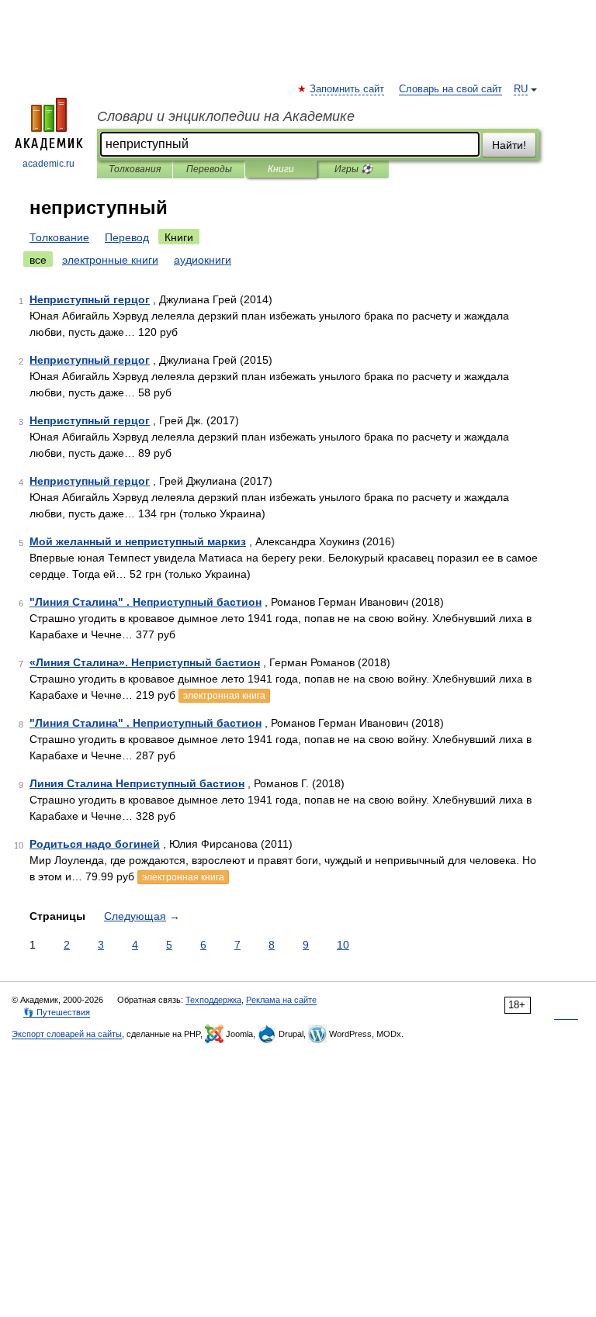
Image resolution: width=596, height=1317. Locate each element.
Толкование (59, 237)
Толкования (135, 169)
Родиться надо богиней (94, 844)
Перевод (127, 237)
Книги (281, 169)
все (38, 260)
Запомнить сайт (347, 89)
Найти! (509, 145)
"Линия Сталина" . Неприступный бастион (145, 602)
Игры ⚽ (353, 169)
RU (521, 89)
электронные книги (110, 260)
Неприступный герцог (89, 299)
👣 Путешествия (56, 1012)
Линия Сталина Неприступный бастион (136, 783)
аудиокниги (202, 260)
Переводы (209, 169)
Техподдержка (213, 999)
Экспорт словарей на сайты (67, 1034)
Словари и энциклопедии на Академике (226, 116)
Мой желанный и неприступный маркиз (137, 541)
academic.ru (48, 163)
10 (343, 944)
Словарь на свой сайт (450, 89)
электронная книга (224, 695)
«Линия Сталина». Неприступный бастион (144, 662)
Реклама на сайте (281, 999)
